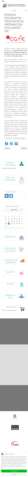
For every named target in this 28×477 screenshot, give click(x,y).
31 (5, 225)
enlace (24, 61)
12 (11, 219)
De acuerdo (14, 471)
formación (10, 237)
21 (16, 221)
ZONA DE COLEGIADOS (10, 163)
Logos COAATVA (14, 327)
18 (8, 221)
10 (5, 219)
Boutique (10, 307)
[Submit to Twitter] (11, 143)
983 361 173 (16, 373)
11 (8, 219)
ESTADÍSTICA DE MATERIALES (11, 261)
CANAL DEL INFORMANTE (10, 178)
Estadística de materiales (14, 343)
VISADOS (10, 283)
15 (19, 219)
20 (14, 221)
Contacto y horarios (14, 410)
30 (21, 223)
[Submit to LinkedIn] (16, 143)
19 (11, 221)
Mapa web (14, 402)
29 (19, 223)
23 (21, 221)
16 (21, 219)
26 (11, 223)
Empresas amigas (14, 335)
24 (5, 223)
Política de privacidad (14, 394)
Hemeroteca (14, 319)
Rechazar (14, 474)
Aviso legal (14, 386)
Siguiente (23, 148)
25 (8, 223)
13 (14, 219)
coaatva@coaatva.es (18, 381)
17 (5, 221)
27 (14, 223)
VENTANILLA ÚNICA (10, 296)
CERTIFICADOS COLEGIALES (10, 249)
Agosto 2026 (13, 209)
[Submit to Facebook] (6, 143)
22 (19, 221)
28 (16, 223)
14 (16, 219)
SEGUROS (10, 272)
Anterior (7, 148)
